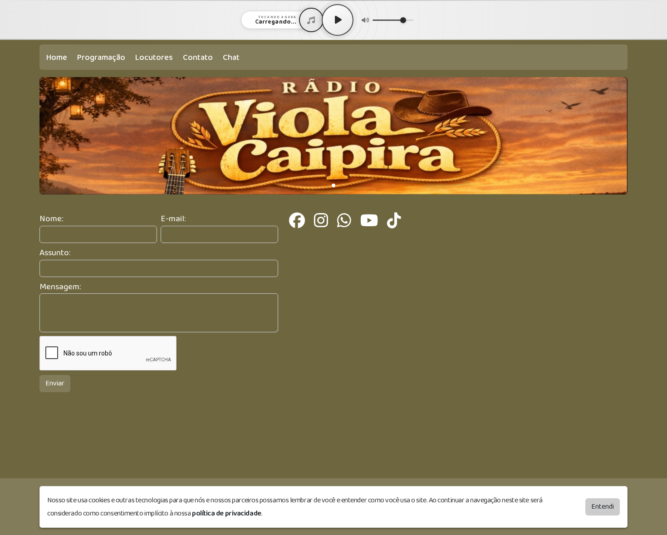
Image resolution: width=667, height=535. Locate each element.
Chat (231, 57)
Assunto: (54, 253)
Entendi (602, 506)
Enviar (54, 383)
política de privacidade (226, 513)
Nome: (51, 219)
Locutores (154, 57)
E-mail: (173, 219)
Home (56, 57)
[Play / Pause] (337, 20)
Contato (198, 57)
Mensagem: (60, 287)
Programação (101, 57)
